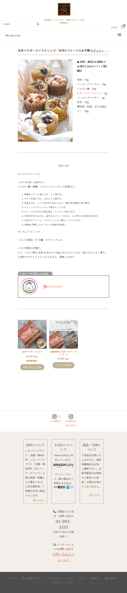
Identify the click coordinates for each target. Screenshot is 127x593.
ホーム (13, 578)
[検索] (38, 24)
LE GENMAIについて (32, 578)
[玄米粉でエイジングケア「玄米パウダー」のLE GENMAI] (64, 10)
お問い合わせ (110, 578)
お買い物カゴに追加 (32, 367)
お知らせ (94, 578)
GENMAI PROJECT (71, 423)
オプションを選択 (63, 365)
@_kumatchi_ (54, 286)
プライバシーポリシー (63, 582)
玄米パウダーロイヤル (89, 93)
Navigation (13, 35)
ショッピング (54, 578)
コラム (81, 578)
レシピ (69, 578)
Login (114, 27)
